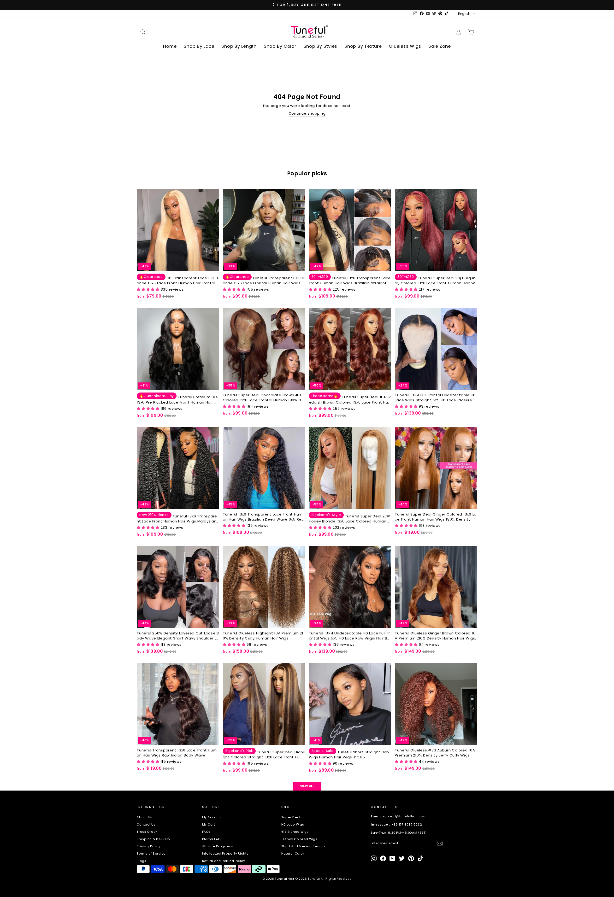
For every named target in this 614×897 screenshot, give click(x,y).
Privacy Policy (148, 846)
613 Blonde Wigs (295, 832)
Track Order (147, 832)
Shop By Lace (199, 46)
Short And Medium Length (303, 846)
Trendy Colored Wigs (299, 839)
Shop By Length (239, 46)
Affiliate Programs (217, 846)
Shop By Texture (363, 46)
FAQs (206, 832)
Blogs (141, 861)
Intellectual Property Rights (225, 853)
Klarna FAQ (211, 839)
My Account (212, 817)
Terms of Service (151, 853)
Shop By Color (280, 46)
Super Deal (291, 817)
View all (307, 786)
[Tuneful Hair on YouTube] (392, 858)
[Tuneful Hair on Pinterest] (411, 858)
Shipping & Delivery (153, 839)
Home (170, 46)
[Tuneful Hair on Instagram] (374, 858)
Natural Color (292, 853)
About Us (144, 817)
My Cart (208, 824)
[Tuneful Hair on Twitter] (402, 858)
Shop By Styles (320, 46)
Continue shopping (307, 113)
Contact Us (146, 824)
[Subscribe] (440, 843)
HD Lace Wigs (292, 824)
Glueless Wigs (405, 46)
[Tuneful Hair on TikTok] (420, 858)
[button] (149, 289)
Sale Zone (439, 46)
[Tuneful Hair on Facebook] (383, 858)
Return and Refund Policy (223, 861)
